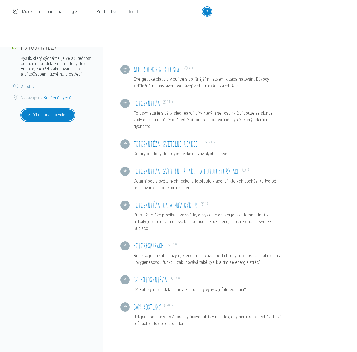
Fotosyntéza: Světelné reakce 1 (168, 144)
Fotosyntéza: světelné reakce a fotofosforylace (186, 171)
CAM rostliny (147, 307)
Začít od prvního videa (47, 114)
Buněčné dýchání (59, 97)
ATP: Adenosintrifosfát (157, 69)
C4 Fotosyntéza (150, 280)
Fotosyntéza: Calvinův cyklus (166, 205)
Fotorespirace (149, 246)
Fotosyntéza (147, 103)
